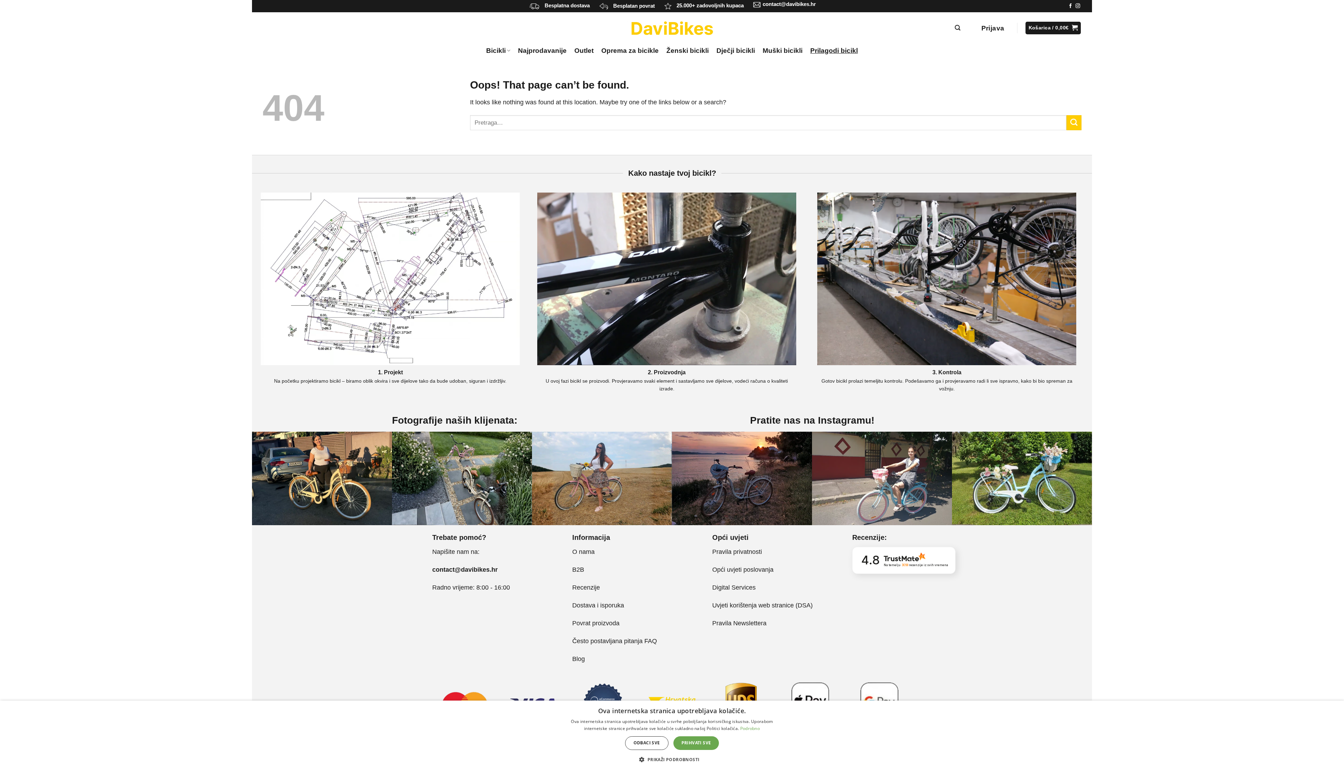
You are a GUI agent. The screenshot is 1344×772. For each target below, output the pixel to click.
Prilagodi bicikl (834, 50)
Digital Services (734, 587)
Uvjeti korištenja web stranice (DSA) (762, 605)
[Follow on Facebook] (1070, 6)
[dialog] (672, 736)
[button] (671, 759)
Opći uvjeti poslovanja (743, 569)
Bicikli (496, 50)
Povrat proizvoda (596, 623)
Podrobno (750, 728)
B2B (578, 569)
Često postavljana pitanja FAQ (614, 641)
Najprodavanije (542, 50)
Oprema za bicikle (630, 50)
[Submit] (1074, 122)
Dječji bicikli (735, 50)
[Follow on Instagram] (1078, 6)
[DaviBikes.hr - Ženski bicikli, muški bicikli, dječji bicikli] (672, 28)
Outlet (584, 50)
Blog (578, 658)
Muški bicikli (783, 50)
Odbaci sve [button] (647, 743)
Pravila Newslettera (739, 623)
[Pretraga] (957, 28)
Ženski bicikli (687, 50)
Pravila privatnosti (737, 551)
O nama (583, 551)
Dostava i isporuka (598, 605)
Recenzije (586, 587)
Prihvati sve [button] (696, 743)
